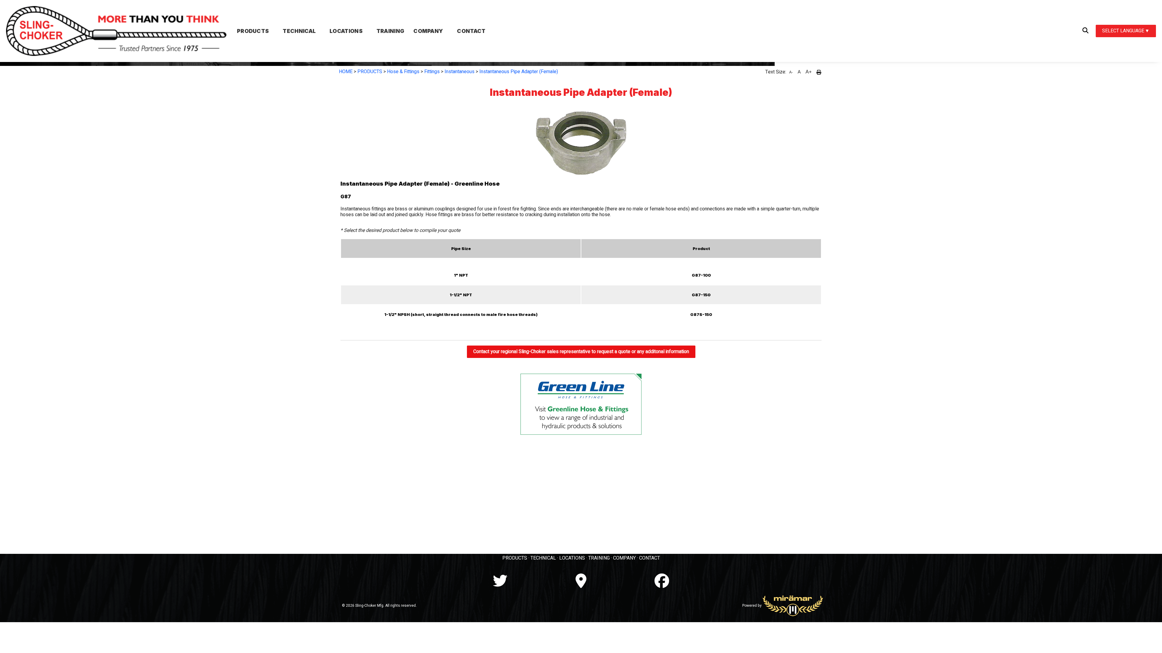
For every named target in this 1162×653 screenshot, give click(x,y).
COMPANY (624, 558)
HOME (346, 71)
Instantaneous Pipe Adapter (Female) (518, 71)
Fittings (432, 71)
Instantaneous (459, 71)
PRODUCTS (369, 71)
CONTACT (649, 558)
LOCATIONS (572, 558)
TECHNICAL (543, 558)
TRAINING (599, 558)
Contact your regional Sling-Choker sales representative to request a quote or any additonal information (581, 351)
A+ (809, 71)
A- (791, 72)
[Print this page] (819, 72)
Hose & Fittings (403, 71)
